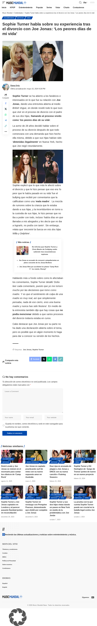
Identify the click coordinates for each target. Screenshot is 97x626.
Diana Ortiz (15, 86)
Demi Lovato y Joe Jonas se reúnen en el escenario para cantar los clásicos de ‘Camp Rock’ (11, 471)
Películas (88, 459)
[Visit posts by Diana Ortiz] (5, 87)
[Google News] (93, 597)
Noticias (20, 18)
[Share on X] (6, 109)
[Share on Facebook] (6, 103)
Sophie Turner (38, 350)
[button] (4, 2)
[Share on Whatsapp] (6, 114)
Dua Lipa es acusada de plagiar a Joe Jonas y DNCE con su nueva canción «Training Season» (60, 471)
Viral (29, 18)
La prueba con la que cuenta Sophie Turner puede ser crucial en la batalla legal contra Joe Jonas (84, 507)
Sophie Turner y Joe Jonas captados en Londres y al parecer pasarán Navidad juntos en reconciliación (12, 507)
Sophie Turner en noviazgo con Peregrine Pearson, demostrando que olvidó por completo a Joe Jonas (36, 507)
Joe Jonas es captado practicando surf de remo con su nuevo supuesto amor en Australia (35, 471)
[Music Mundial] (16, 2)
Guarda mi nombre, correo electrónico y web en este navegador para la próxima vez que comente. (34, 425)
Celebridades (9, 18)
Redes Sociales (33, 462)
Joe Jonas (27, 350)
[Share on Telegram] (6, 120)
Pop (62, 462)
